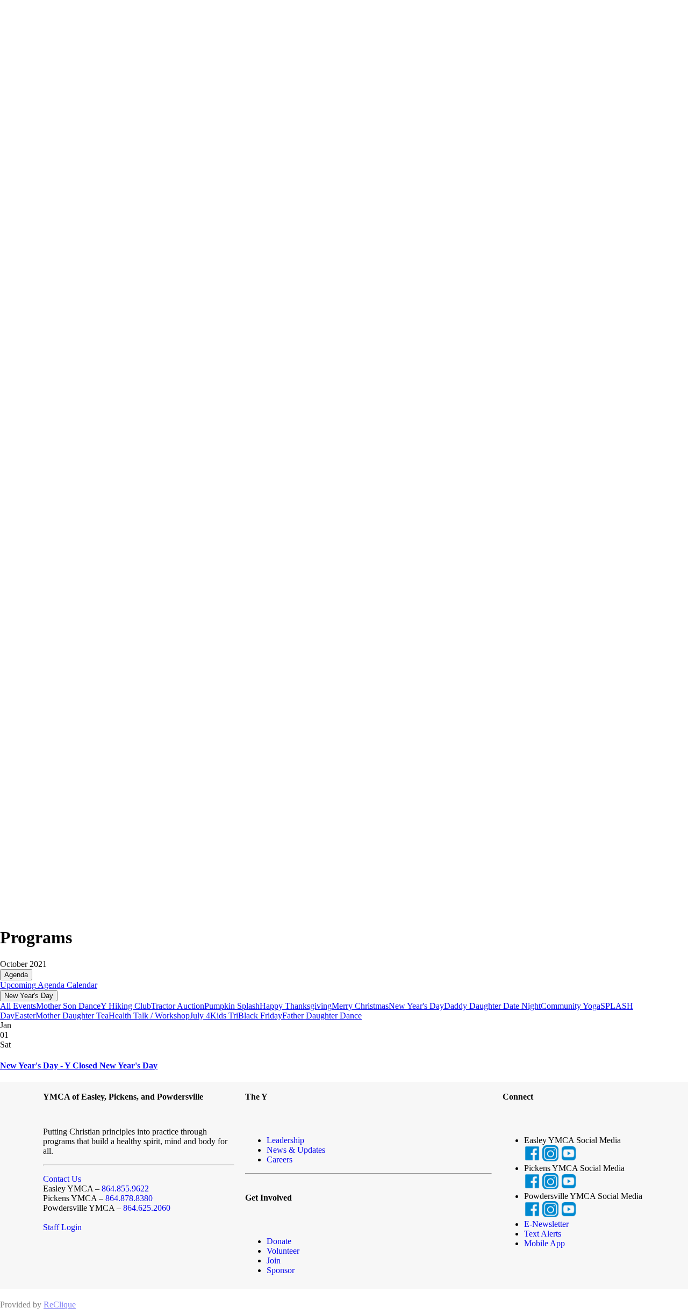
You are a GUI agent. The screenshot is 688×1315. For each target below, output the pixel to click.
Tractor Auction (177, 1005)
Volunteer (283, 1250)
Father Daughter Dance (322, 1015)
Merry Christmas (360, 1005)
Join (274, 1260)
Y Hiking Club (126, 1005)
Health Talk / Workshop (149, 1015)
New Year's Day (28, 996)
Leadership (285, 1140)
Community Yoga (570, 1005)
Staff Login (62, 1227)
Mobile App (544, 1243)
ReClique (60, 1304)
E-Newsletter (546, 1224)
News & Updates (296, 1149)
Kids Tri (224, 1015)
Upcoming (18, 984)
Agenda (16, 975)
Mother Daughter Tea (72, 1015)
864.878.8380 (129, 1198)
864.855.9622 (125, 1188)
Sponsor (281, 1270)
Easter (25, 1015)
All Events (18, 1005)
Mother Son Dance (68, 1005)
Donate (279, 1241)
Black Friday (260, 1015)
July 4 (200, 1015)
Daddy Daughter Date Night (492, 1005)
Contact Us (62, 1178)
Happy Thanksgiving (296, 1005)
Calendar (80, 984)
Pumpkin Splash (232, 1005)
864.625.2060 (146, 1207)
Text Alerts (542, 1233)
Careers (279, 1159)
